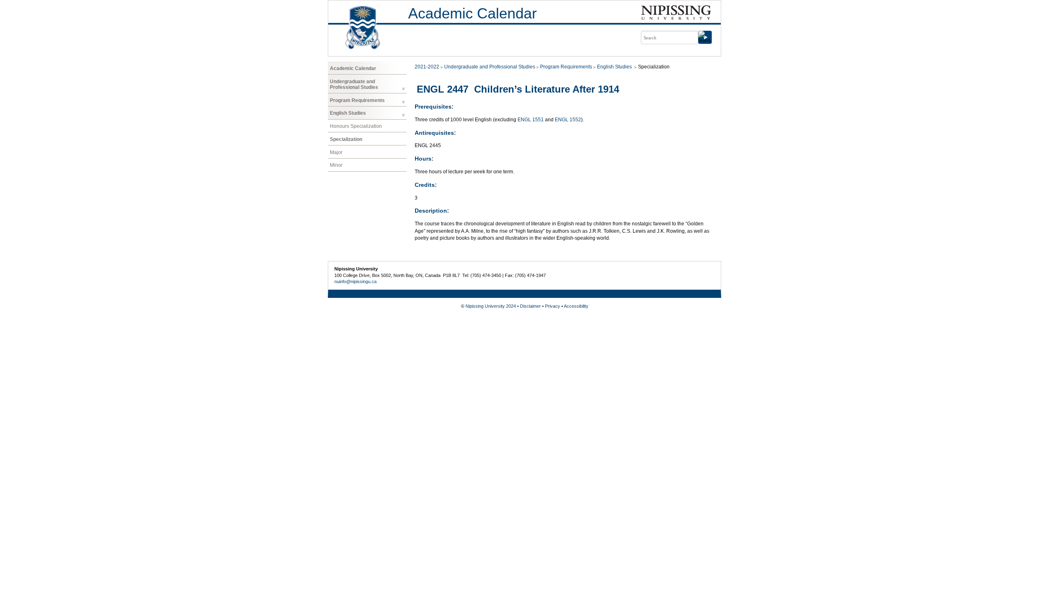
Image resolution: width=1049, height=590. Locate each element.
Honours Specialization (356, 126)
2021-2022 (427, 67)
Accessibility (576, 306)
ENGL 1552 (568, 120)
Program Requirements (357, 100)
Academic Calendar (472, 13)
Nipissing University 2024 (490, 306)
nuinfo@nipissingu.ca (355, 281)
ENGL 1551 (531, 120)
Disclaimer (530, 306)
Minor (336, 165)
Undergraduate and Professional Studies (354, 84)
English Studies (348, 113)
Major (336, 152)
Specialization (346, 139)
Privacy (552, 306)
